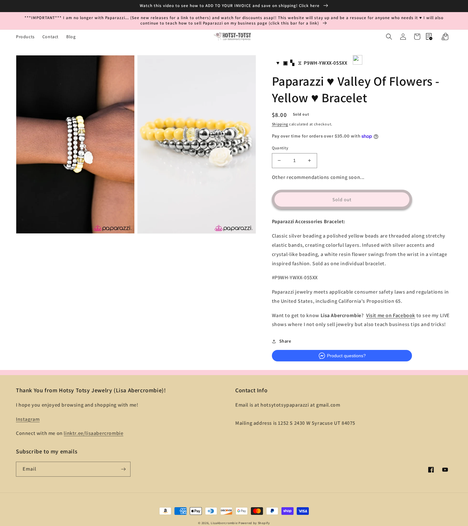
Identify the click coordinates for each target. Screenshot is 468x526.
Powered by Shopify (254, 523)
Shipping (280, 124)
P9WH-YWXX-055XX (325, 63)
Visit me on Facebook (390, 315)
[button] (389, 37)
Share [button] (285, 341)
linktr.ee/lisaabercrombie (93, 433)
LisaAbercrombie (224, 523)
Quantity (280, 148)
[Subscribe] (123, 469)
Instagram (27, 419)
